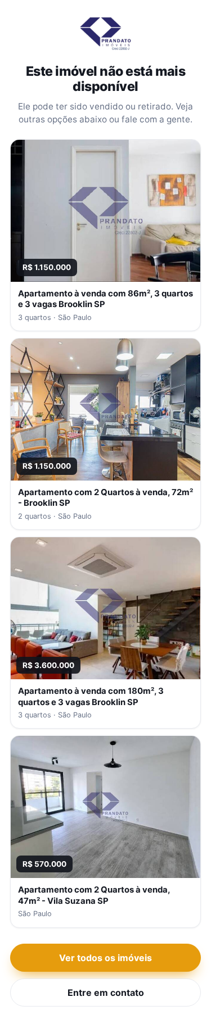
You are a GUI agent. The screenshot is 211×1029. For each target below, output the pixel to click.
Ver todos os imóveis (105, 957)
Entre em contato (106, 992)
